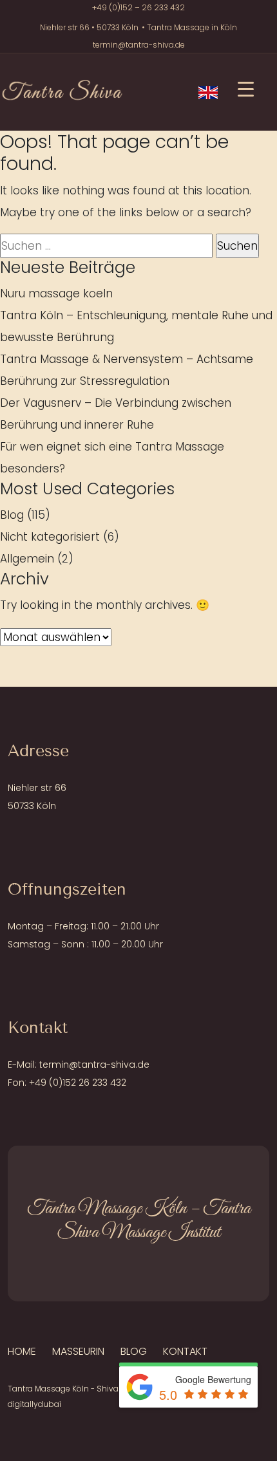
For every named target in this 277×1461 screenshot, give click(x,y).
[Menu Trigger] (245, 88)
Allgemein (27, 558)
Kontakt (185, 1351)
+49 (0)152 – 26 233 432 (138, 7)
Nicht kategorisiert (50, 536)
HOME (22, 1351)
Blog (12, 515)
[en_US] (208, 92)
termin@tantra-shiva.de (139, 44)
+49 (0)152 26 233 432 (77, 1082)
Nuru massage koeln (56, 293)
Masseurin (78, 1351)
